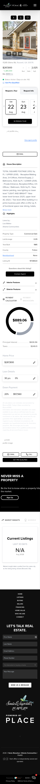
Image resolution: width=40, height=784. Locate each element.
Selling (20, 604)
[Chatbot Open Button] (33, 777)
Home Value (20, 610)
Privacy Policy (10, 781)
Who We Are (20, 614)
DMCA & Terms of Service (26, 781)
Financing (20, 607)
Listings (20, 597)
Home (20, 594)
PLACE (20, 755)
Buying (20, 601)
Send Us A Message (20, 685)
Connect (20, 617)
